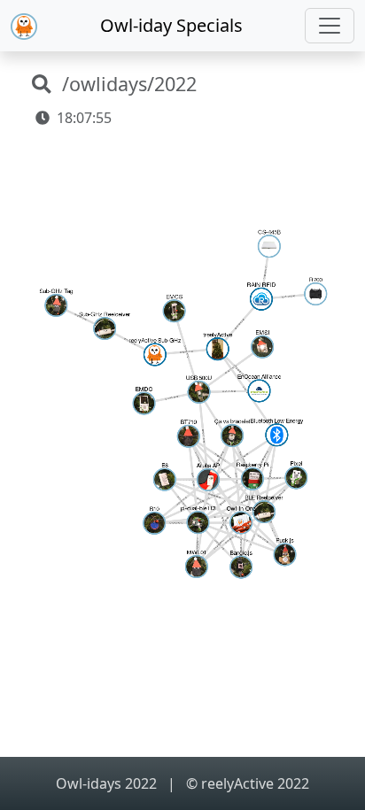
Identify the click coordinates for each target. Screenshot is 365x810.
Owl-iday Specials (171, 25)
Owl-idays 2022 (108, 783)
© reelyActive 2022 (247, 783)
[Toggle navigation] (329, 25)
